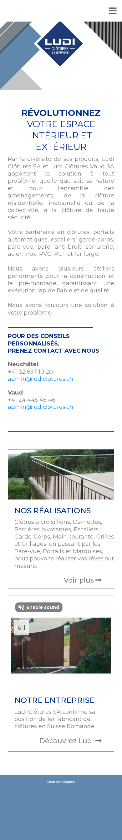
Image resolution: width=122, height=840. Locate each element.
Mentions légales (61, 782)
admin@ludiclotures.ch (40, 378)
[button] (61, 11)
